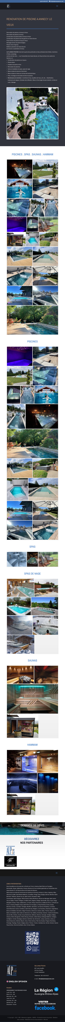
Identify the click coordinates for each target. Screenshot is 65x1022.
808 (19, 1017)
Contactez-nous (32, 831)
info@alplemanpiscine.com (46, 978)
